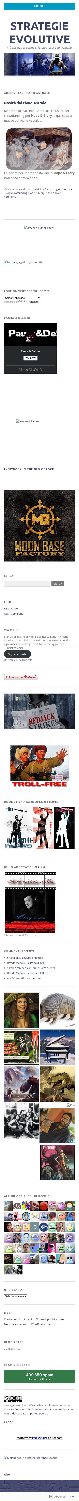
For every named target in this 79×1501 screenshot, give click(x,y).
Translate (33, 302)
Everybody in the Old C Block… (30, 469)
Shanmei (12, 958)
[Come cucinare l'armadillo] (57, 1011)
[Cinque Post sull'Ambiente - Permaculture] (21, 1011)
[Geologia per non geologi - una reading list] (57, 1048)
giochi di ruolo (24, 189)
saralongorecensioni (19, 968)
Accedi (28, 1319)
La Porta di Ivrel (36, 963)
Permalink (10, 196)
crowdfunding (19, 193)
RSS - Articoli (11, 608)
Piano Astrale (53, 193)
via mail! (11, 630)
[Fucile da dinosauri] (57, 1084)
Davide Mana (15, 963)
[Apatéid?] (21, 1121)
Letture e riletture (32, 958)
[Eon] (71, 1105)
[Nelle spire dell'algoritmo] (21, 1084)
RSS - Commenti (13, 613)
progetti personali (62, 189)
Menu (39, 6)
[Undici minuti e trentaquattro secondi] (57, 1126)
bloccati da (44, 1377)
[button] (18, 828)
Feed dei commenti (15, 1324)
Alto (7, 1474)
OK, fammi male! (17, 654)
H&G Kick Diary (42, 189)
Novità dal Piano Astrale (25, 103)
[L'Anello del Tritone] (57, 1163)
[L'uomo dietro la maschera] (21, 1048)
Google (8, 1422)
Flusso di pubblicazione (50, 1319)
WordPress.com (41, 1324)
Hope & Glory (36, 193)
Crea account (12, 1319)
